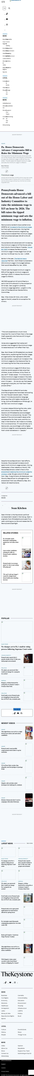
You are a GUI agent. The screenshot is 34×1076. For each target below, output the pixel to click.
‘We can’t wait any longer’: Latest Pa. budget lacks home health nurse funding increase (10, 577)
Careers (3, 1067)
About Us (4, 1048)
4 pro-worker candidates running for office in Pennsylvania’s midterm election (10, 553)
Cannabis (9, 39)
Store (4, 110)
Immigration (5, 1008)
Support (3, 1064)
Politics (8, 61)
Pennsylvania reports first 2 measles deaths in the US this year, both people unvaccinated (11, 659)
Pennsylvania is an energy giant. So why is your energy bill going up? (11, 565)
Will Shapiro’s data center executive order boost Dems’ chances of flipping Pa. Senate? (10, 961)
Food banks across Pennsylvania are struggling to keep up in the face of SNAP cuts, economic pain (10, 697)
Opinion (8, 103)
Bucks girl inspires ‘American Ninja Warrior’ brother (9, 936)
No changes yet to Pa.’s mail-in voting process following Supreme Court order (16, 647)
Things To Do (22, 1034)
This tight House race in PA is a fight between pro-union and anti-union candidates (11, 733)
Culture (5, 81)
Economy (6, 48)
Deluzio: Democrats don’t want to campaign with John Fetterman (10, 801)
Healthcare (4, 1005)
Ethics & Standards (6, 1060)
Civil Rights (4, 998)
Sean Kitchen (5, 166)
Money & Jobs (5, 1013)
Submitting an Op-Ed (24, 1053)
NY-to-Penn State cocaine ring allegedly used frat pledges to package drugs (12, 767)
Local (5, 78)
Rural (7, 67)
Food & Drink (22, 1029)
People (5, 90)
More (5, 100)
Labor (4, 58)
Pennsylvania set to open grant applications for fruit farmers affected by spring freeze (10, 910)
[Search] (9, 8)
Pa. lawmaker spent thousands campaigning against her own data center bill (11, 541)
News (5, 36)
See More (30, 843)
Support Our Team (24, 1051)
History (5, 87)
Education (9, 48)
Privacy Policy (5, 1071)
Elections (5, 50)
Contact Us (4, 1053)
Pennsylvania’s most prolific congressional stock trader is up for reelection (11, 750)
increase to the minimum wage (21, 227)
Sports (5, 72)
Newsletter (9, 106)
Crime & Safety (6, 655)
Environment (22, 1003)
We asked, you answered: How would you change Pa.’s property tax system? (10, 672)
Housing (8, 53)
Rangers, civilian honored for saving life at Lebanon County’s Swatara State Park (10, 684)
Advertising (6, 125)
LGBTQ (8, 58)
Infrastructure (22, 1008)
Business (5, 39)
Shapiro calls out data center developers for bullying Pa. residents (11, 784)
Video (4, 103)
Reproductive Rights (7, 1016)
